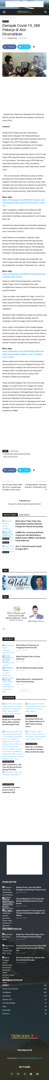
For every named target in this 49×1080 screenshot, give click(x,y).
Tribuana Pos (12, 38)
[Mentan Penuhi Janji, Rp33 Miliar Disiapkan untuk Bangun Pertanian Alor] (8, 897)
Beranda (5, 18)
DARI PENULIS (24, 515)
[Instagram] (18, 1074)
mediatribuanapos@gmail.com (30, 1058)
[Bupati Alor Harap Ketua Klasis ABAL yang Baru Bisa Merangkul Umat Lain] (13, 710)
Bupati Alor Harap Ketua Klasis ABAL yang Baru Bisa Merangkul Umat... (11, 722)
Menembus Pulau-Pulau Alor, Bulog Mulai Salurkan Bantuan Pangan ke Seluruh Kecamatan (29, 524)
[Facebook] (11, 1074)
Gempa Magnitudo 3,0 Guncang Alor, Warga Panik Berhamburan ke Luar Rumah (30, 901)
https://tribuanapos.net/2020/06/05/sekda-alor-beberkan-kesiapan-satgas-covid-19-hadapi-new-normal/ (23, 354)
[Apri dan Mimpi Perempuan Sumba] (8, 674)
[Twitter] (31, 1074)
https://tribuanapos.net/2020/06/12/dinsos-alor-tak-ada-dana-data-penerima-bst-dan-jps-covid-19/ (23, 203)
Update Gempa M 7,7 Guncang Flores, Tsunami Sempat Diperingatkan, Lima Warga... (30, 913)
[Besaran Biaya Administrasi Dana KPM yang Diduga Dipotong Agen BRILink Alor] (8, 949)
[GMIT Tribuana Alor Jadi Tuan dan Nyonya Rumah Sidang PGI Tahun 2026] (13, 746)
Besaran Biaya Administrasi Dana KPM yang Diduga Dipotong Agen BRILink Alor (31, 948)
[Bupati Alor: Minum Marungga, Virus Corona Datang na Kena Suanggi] (8, 937)
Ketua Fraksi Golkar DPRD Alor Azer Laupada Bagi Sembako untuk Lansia (12, 487)
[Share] (24, 1074)
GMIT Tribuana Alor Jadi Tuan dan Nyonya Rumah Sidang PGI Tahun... (11, 767)
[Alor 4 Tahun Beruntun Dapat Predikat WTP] (8, 549)
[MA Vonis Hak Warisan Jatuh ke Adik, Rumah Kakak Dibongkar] (8, 971)
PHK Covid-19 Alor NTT (10, 457)
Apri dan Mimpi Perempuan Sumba (29, 668)
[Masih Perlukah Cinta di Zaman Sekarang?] (8, 659)
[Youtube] (37, 1074)
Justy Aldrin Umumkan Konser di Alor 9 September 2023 (11, 789)
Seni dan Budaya (8, 716)
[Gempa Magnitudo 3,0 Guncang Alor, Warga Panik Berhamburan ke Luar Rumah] (8, 904)
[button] (45, 12)
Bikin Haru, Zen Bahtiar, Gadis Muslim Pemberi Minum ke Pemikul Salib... (35, 749)
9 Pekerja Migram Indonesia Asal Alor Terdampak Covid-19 (36, 487)
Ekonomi (13, 18)
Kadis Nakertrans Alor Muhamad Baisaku (16, 454)
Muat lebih (23, 690)
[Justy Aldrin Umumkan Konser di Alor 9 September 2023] (13, 778)
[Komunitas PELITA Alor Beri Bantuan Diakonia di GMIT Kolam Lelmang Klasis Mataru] (36, 710)
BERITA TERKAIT (10, 515)
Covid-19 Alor (14, 451)
